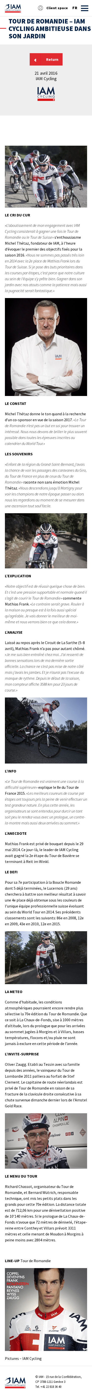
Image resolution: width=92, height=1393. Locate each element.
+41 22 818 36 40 (50, 1387)
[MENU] (84, 8)
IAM (41, 1377)
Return (52, 59)
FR (74, 8)
